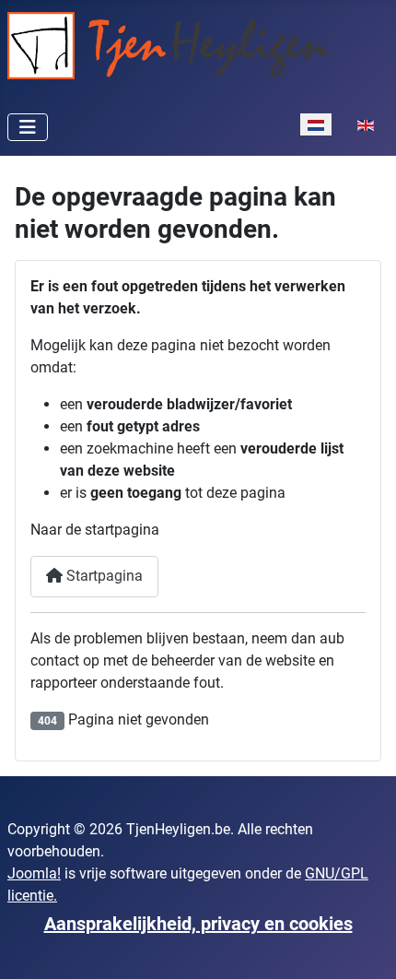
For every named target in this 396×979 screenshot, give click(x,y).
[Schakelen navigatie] (27, 127)
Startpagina (103, 575)
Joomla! (34, 873)
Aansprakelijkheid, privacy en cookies (198, 924)
